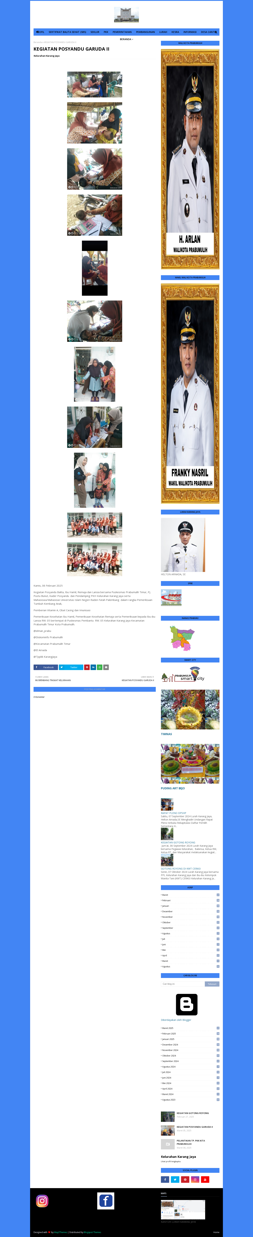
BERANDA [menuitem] (125, 39)
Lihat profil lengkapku (171, 1161)
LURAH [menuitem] (163, 32)
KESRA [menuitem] (175, 32)
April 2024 (190, 1088)
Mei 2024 (190, 1083)
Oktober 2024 (190, 1055)
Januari (190, 905)
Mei (190, 950)
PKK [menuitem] (106, 32)
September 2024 (190, 1061)
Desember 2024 (190, 1044)
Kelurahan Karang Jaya (47, 55)
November (190, 916)
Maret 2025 (190, 1028)
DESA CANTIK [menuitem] (209, 32)
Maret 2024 (190, 1094)
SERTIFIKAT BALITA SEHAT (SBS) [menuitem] (67, 32)
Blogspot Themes (92, 1232)
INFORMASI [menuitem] (190, 32)
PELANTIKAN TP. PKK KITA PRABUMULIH (191, 1142)
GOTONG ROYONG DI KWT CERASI (181, 868)
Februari (190, 900)
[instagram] (195, 1179)
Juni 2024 (190, 1077)
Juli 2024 (190, 1072)
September (190, 928)
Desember (190, 911)
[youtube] (205, 1179)
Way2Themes (60, 1232)
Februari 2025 (190, 1033)
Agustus (190, 933)
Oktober (190, 922)
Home (216, 1232)
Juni (190, 944)
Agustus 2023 (190, 1099)
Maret (190, 894)
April (190, 955)
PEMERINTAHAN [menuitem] (122, 32)
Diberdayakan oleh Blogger (176, 1020)
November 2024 (190, 1050)
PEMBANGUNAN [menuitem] (145, 32)
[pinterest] (185, 1179)
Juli (190, 939)
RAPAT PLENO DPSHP (173, 813)
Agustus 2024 (190, 1066)
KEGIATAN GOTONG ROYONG (178, 842)
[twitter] (175, 1179)
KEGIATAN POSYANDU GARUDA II (195, 1126)
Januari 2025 (190, 1039)
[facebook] (165, 1179)
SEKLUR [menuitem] (95, 32)
